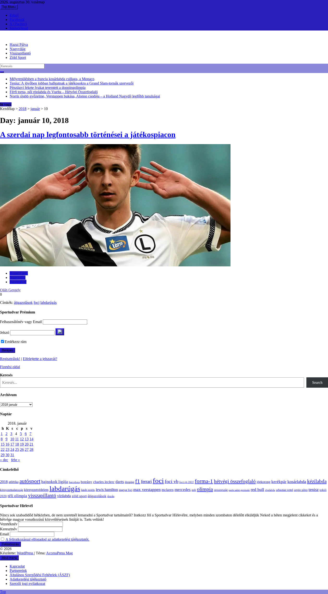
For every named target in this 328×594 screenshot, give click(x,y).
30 (7, 455)
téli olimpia (17, 496)
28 (31, 449)
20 (27, 444)
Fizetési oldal (10, 367)
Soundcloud (19, 28)
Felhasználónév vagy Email (21, 322)
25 (17, 449)
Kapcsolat (17, 566)
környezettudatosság (11, 490)
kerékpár (278, 481)
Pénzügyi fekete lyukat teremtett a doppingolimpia (47, 88)
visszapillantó (42, 495)
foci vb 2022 (186, 482)
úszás (110, 496)
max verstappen (147, 489)
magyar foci (125, 490)
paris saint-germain (239, 490)
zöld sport (79, 496)
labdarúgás (48, 302)
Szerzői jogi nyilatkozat (27, 584)
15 (3, 444)
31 (12, 455)
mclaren (168, 490)
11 (17, 439)
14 (31, 439)
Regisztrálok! (10, 359)
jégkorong (263, 482)
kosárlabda (296, 481)
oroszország (221, 490)
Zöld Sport (18, 57)
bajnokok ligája (54, 481)
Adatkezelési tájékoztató (28, 579)
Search (317, 382)
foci (36, 302)
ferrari (146, 481)
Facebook (17, 20)
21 (31, 444)
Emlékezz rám (15, 342)
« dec (4, 460)
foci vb (171, 481)
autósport (29, 481)
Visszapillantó (20, 53)
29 (3, 455)
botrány (86, 482)
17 (12, 444)
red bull (257, 489)
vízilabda (64, 496)
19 (22, 444)
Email (14, 15)
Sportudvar (18, 282)
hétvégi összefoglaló (235, 481)
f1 (137, 481)
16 (7, 444)
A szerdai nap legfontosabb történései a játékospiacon (88, 134)
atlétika (13, 482)
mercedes (183, 489)
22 (3, 449)
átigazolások (23, 302)
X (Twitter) (18, 24)
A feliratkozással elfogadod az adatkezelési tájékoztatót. (47, 539)
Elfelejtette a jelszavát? (40, 359)
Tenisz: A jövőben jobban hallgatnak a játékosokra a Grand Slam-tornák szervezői (72, 83)
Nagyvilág (17, 49)
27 (27, 449)
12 (22, 439)
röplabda (270, 490)
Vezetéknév (9, 524)
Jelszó (4, 333)
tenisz (314, 489)
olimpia (205, 489)
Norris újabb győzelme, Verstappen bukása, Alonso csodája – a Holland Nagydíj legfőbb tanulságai (85, 96)
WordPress (25, 553)
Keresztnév (8, 529)
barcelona (74, 482)
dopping (129, 482)
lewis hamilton (107, 490)
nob (194, 490)
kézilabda (317, 481)
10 (12, 439)
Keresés (6, 375)
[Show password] (59, 331)
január (35, 109)
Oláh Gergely (10, 290)
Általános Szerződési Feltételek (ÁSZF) (40, 575)
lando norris (88, 490)
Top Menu (9, 7)
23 (7, 449)
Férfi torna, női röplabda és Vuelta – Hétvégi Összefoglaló (54, 92)
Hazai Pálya (19, 45)
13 (27, 439)
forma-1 (204, 481)
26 (22, 449)
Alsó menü (9, 558)
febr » (15, 460)
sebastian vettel (284, 490)
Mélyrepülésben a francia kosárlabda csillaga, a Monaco (52, 79)
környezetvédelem (36, 490)
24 (12, 449)
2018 (22, 109)
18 (17, 444)
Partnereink (18, 571)
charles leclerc (104, 482)
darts (119, 481)
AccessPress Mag (59, 553)
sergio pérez (301, 490)
